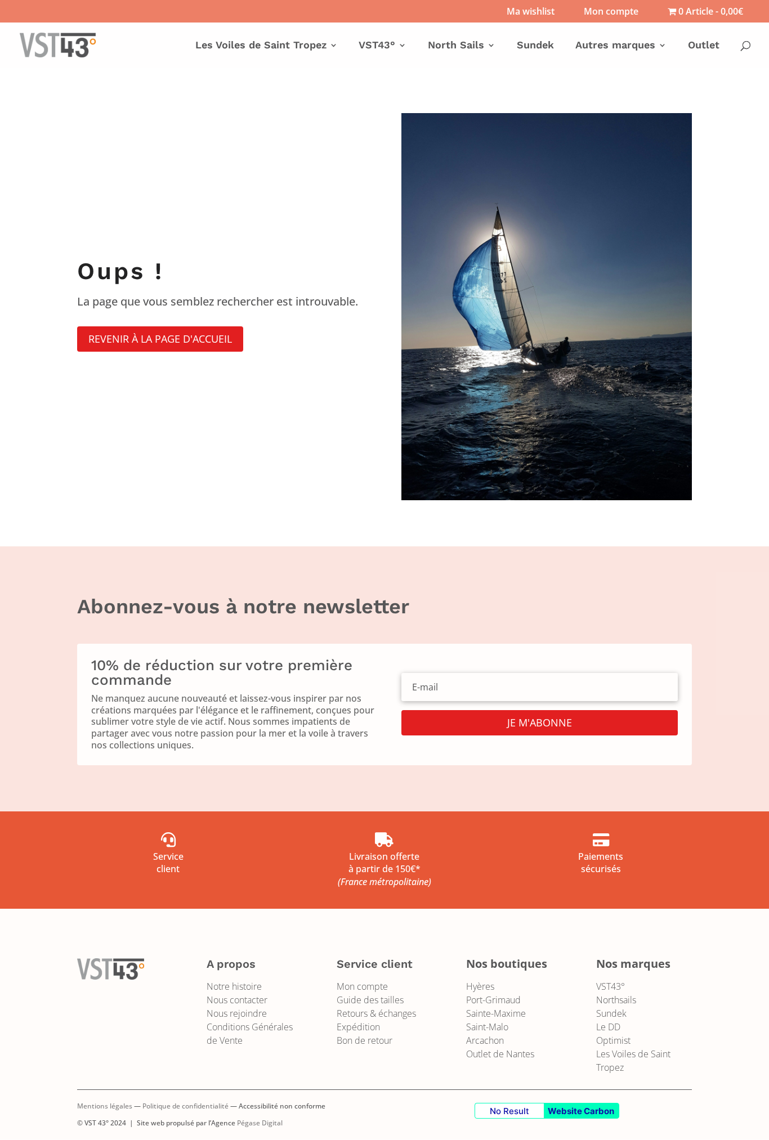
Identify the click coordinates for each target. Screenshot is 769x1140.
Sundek (535, 46)
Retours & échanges (376, 1013)
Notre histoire (234, 986)
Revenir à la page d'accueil (160, 338)
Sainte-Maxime (496, 1013)
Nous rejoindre (237, 1013)
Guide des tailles (370, 1000)
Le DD (608, 1027)
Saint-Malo (487, 1027)
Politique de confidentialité (185, 1106)
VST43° (610, 986)
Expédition (358, 1027)
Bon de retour (364, 1040)
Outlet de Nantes (500, 1054)
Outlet (703, 46)
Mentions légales (104, 1106)
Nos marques (633, 963)
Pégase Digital (260, 1123)
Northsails (616, 1000)
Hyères (480, 986)
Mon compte (611, 12)
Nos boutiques (506, 963)
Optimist (613, 1040)
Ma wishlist (531, 12)
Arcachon (485, 1040)
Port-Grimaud (493, 1000)
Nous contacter (237, 1000)
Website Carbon (581, 1111)
